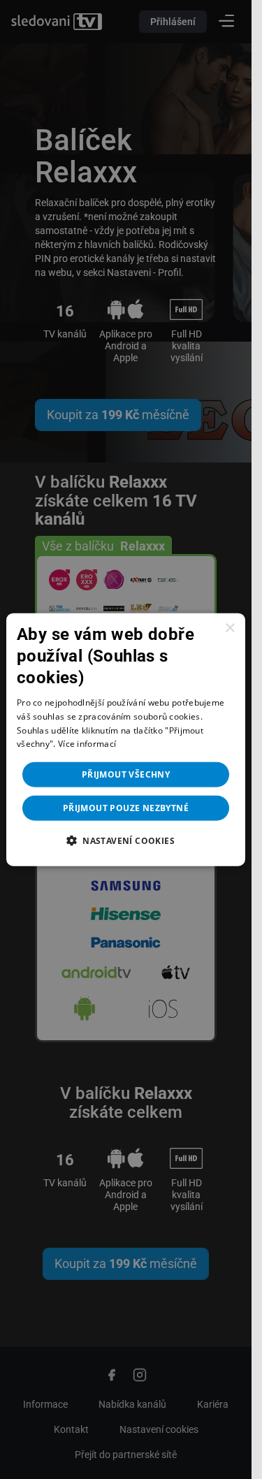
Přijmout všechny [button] (126, 774)
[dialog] (125, 739)
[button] (126, 840)
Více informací (87, 744)
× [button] (229, 627)
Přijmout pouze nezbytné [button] (126, 808)
